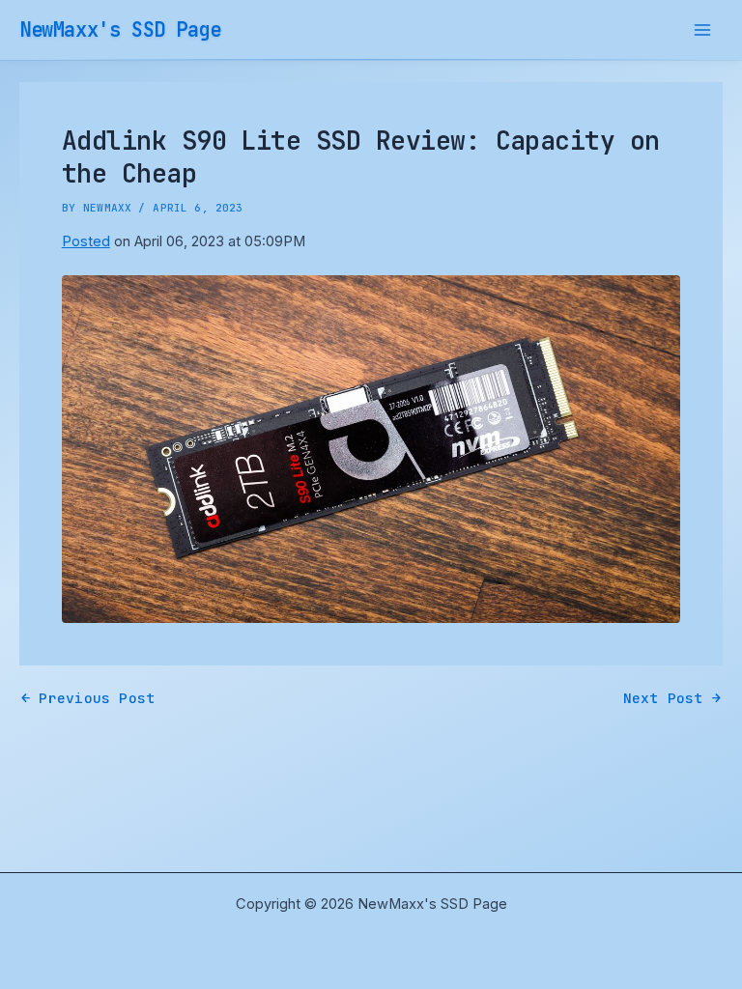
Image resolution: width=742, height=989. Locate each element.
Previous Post (88, 699)
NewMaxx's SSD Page (120, 29)
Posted (86, 241)
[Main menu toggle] (702, 30)
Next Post (672, 699)
